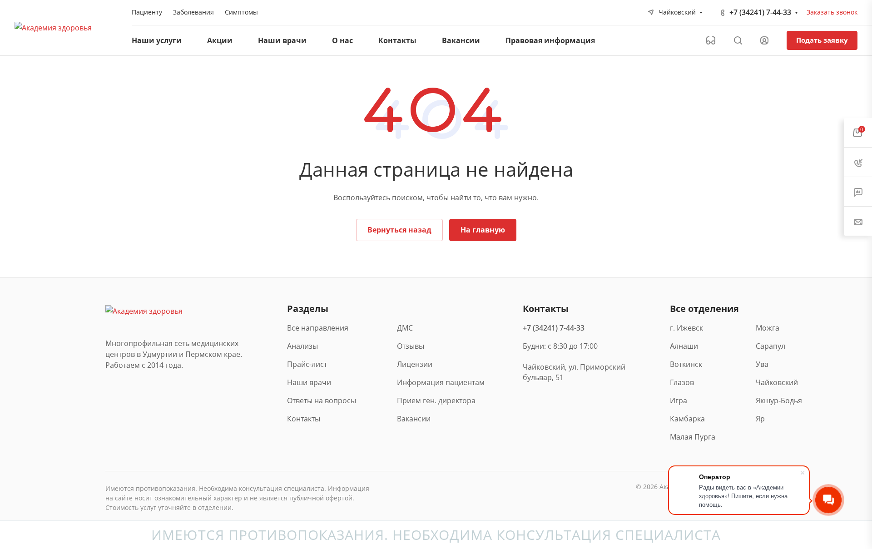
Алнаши (684, 346)
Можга (767, 328)
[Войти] (764, 40)
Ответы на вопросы (321, 400)
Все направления (317, 328)
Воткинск (686, 364)
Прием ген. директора (436, 400)
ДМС (405, 328)
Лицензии (414, 364)
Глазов (682, 382)
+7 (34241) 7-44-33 (760, 12)
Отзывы (410, 346)
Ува (762, 364)
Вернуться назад (399, 230)
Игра (678, 400)
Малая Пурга (692, 437)
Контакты (303, 418)
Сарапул (770, 346)
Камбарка (687, 418)
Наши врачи (309, 382)
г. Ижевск (686, 328)
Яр (760, 418)
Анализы (302, 346)
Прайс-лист (307, 364)
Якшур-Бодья (778, 400)
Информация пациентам (441, 382)
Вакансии (414, 418)
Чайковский (777, 382)
